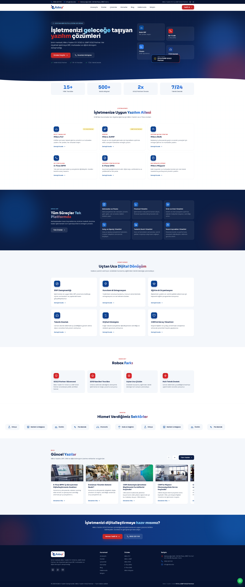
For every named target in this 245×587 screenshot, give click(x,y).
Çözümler (113, 7)
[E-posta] (63, 570)
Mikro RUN (127, 562)
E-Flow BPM (128, 565)
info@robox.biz (71, 2)
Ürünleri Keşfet (59, 55)
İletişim (152, 7)
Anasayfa (94, 7)
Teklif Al (187, 7)
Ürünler (103, 7)
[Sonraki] (174, 457)
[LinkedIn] (190, 2)
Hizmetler (123, 7)
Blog (132, 7)
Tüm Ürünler (58, 230)
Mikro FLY (127, 556)
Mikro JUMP (128, 559)
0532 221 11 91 (57, 2)
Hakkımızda (142, 7)
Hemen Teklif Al (111, 536)
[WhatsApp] (193, 2)
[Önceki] (169, 457)
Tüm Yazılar (185, 457)
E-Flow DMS (128, 568)
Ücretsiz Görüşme (85, 55)
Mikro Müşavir (128, 570)
